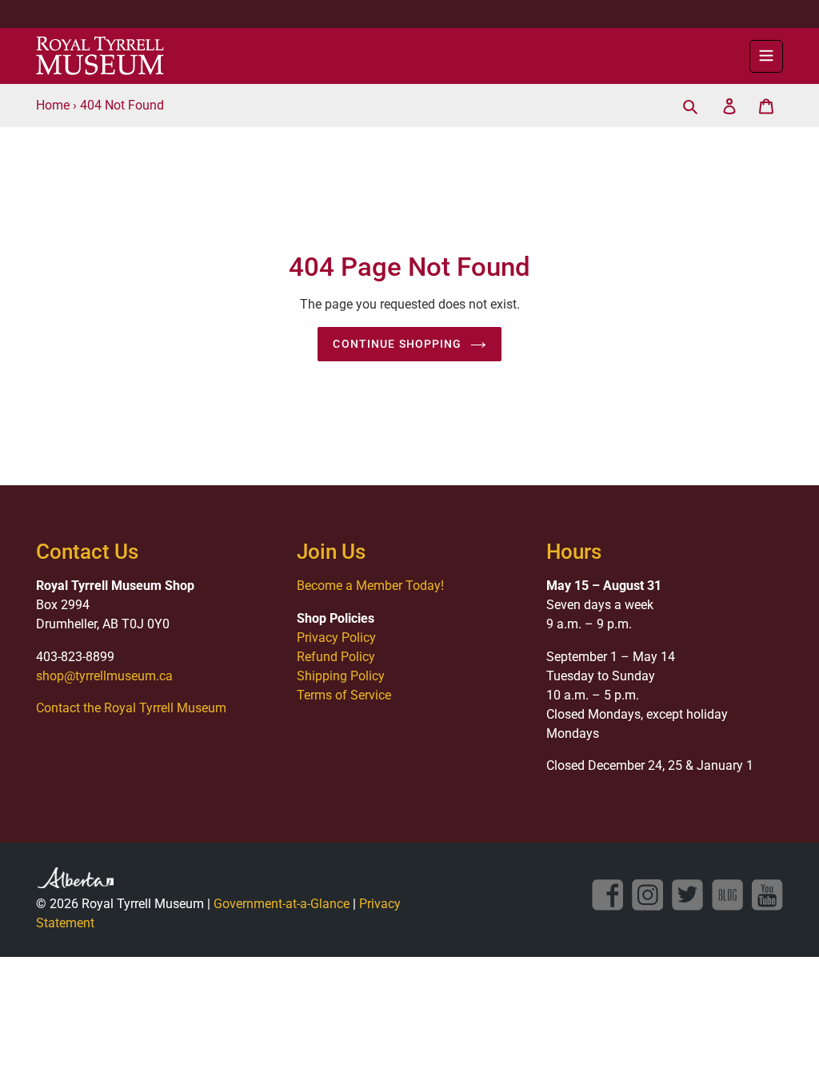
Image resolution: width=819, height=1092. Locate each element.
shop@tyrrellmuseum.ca (104, 675)
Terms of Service (344, 695)
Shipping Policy (341, 675)
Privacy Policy (336, 637)
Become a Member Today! (370, 585)
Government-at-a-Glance (282, 903)
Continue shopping (397, 343)
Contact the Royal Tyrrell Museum (131, 707)
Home (53, 105)
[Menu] (766, 56)
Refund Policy (336, 656)
